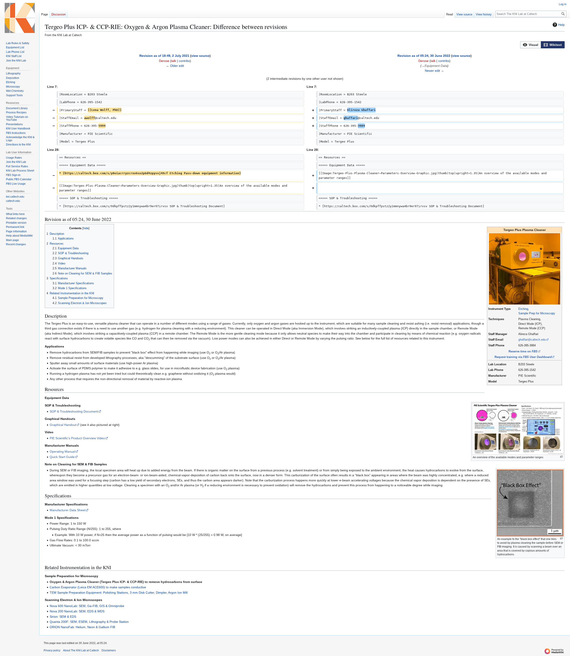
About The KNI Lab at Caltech (81, 650)
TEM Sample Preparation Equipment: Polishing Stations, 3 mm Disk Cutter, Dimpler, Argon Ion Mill (118, 592)
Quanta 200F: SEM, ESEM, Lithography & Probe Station (89, 621)
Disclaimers (109, 650)
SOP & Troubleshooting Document (74, 411)
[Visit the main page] (19, 18)
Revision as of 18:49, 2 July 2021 (164, 55)
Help (561, 25)
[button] (530, 44)
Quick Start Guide (62, 457)
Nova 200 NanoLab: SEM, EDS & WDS (77, 611)
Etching (523, 309)
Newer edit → (434, 70)
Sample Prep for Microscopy (536, 313)
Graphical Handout (63, 425)
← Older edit (175, 65)
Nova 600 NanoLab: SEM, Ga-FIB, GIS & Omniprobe (87, 606)
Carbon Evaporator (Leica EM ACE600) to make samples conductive (98, 587)
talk (173, 61)
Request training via (523, 357)
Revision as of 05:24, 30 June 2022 (423, 55)
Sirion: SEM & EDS (63, 616)
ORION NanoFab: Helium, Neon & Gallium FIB (82, 627)
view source (200, 55)
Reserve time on (523, 351)
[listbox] (542, 44)
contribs (184, 61)
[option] (530, 44)
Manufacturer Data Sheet (67, 510)
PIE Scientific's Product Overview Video (77, 438)
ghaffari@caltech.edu (532, 339)
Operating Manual (62, 451)
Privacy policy (52, 650)
